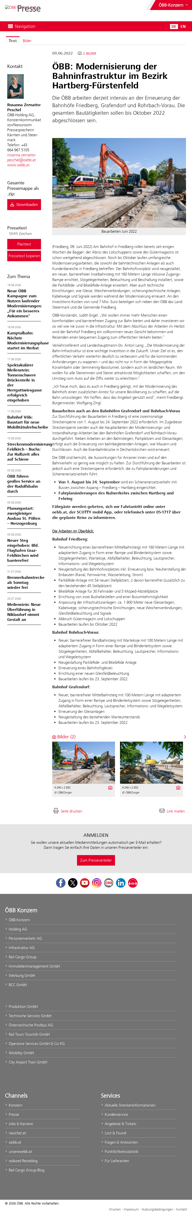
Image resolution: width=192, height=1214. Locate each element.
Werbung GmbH (21, 975)
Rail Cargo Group (22, 957)
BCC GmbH (17, 984)
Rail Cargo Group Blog (26, 1170)
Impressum (131, 1209)
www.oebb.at (18, 165)
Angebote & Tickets (120, 1123)
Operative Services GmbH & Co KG (36, 1043)
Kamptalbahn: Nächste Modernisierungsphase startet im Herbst (28, 341)
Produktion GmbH (23, 1006)
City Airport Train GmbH (27, 1062)
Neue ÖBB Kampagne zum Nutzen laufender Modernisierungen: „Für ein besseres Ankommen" (24, 304)
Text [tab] (13, 40)
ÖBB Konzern (19, 919)
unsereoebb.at (20, 1151)
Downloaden (27, 204)
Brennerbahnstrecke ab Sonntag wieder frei (25, 582)
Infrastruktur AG (21, 947)
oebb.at (14, 1142)
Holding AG (17, 929)
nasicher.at (17, 1133)
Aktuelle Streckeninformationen (130, 1105)
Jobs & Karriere (20, 1123)
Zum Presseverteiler (96, 860)
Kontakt (181, 1209)
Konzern (15, 1105)
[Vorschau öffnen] (119, 183)
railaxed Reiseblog (23, 1160)
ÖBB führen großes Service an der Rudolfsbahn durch (23, 484)
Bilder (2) (66, 737)
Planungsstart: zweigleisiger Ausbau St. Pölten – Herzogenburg (23, 516)
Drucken (115, 1209)
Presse (13, 1114)
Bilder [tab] (27, 40)
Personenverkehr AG (25, 938)
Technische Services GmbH (30, 1015)
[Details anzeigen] (110, 787)
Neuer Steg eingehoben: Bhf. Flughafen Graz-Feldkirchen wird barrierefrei (23, 550)
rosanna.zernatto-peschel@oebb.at (21, 157)
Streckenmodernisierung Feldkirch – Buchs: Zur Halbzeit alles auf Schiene (29, 452)
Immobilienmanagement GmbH (34, 966)
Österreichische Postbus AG (30, 1025)
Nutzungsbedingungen (157, 1209)
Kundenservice (116, 1114)
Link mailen (176, 811)
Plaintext (24, 244)
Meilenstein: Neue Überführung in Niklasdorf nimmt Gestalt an (24, 612)
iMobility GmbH (21, 1052)
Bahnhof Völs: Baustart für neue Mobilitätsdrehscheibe (27, 422)
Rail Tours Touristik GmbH (29, 1034)
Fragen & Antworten (121, 1142)
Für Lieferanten (116, 1160)
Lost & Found (115, 1133)
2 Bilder (89, 53)
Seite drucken (71, 811)
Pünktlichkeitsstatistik (121, 1151)
